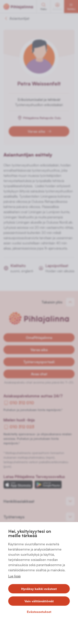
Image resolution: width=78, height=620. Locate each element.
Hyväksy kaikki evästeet (39, 589)
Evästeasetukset (39, 612)
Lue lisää (14, 576)
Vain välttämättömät (39, 601)
